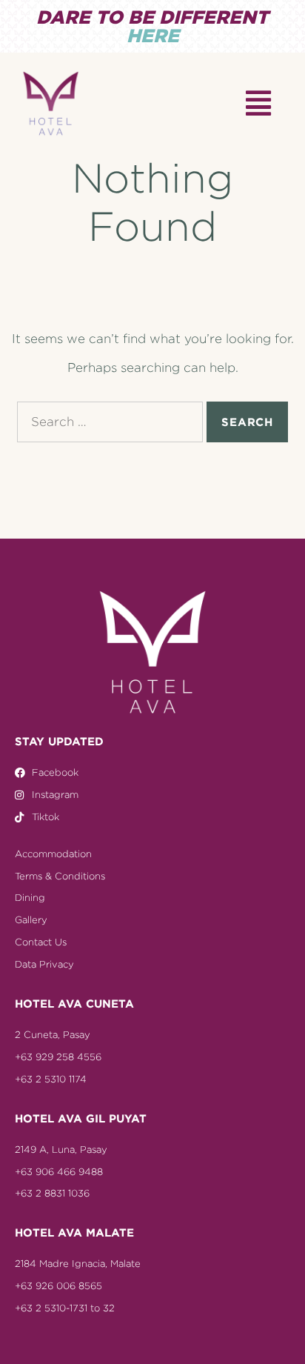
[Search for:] (110, 422)
